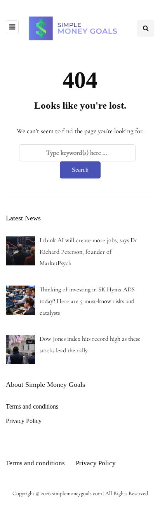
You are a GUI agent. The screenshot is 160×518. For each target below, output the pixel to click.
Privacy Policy (24, 421)
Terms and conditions (32, 406)
